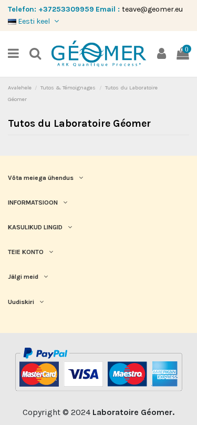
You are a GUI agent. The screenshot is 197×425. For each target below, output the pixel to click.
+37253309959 (66, 9)
